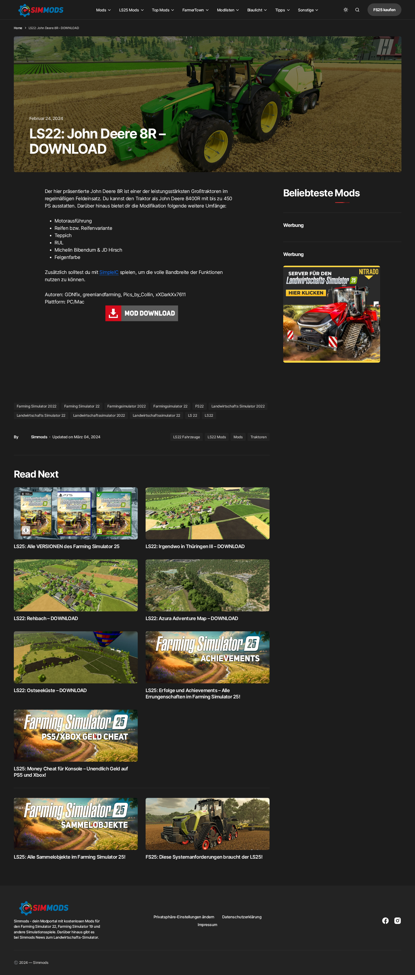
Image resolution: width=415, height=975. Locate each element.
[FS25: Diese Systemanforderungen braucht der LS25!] (208, 824)
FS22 (199, 406)
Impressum (207, 924)
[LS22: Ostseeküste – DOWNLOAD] (76, 657)
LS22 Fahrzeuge (186, 437)
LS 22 (192, 415)
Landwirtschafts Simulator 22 (41, 415)
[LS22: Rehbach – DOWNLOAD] (76, 585)
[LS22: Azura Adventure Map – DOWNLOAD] (208, 585)
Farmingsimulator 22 (170, 406)
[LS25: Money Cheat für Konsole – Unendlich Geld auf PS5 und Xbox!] (76, 736)
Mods (238, 437)
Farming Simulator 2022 (36, 406)
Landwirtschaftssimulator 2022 (99, 415)
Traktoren (259, 437)
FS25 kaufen (384, 9)
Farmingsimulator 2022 (126, 406)
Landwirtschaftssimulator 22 (156, 415)
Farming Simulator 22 (82, 406)
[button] (346, 10)
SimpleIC (108, 272)
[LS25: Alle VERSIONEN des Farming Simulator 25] (76, 513)
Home (18, 28)
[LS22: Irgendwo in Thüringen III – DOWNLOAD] (208, 513)
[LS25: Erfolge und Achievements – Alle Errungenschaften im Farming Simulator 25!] (208, 657)
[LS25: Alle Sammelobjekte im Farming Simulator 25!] (76, 824)
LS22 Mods (217, 437)
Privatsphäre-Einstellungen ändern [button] (184, 916)
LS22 (209, 415)
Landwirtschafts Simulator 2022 (238, 406)
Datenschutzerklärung (241, 916)
